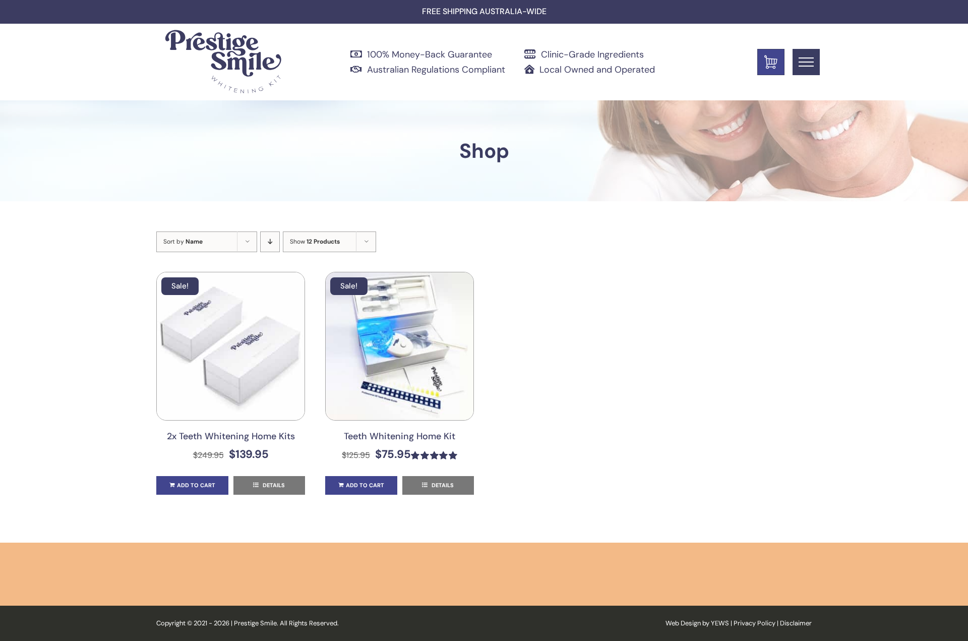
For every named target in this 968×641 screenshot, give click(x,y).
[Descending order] (270, 241)
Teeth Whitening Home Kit (399, 436)
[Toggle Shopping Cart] (770, 62)
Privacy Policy (754, 623)
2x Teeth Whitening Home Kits (231, 436)
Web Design (683, 623)
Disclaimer (796, 623)
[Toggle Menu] (806, 62)
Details (273, 485)
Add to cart (196, 485)
